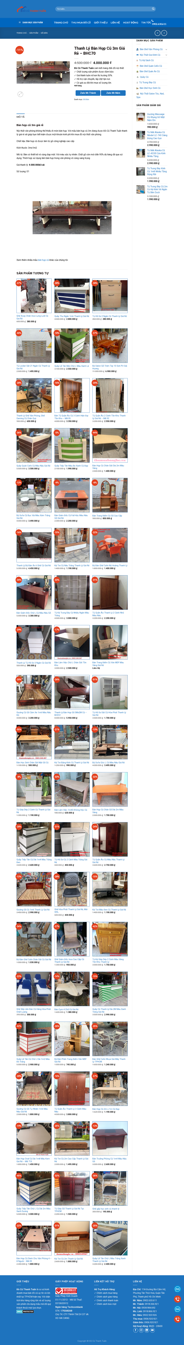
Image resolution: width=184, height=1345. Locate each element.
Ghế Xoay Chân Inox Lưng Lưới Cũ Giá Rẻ (32, 317)
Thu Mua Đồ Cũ (81, 22)
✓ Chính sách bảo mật (105, 1304)
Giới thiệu (101, 22)
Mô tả (21, 116)
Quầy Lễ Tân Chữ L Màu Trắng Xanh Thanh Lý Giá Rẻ (109, 1259)
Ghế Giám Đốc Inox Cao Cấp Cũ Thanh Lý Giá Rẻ (69, 960)
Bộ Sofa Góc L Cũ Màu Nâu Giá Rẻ (108, 762)
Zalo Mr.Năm (113, 93)
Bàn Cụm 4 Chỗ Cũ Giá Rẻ (66, 1009)
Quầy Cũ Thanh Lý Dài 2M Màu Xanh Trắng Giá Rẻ (109, 1010)
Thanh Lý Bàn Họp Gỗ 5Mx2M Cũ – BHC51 (70, 713)
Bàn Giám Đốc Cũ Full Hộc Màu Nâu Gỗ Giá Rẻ (71, 516)
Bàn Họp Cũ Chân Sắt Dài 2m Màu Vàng (108, 467)
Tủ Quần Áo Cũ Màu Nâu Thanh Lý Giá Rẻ (108, 861)
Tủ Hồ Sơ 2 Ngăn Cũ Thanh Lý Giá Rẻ (109, 316)
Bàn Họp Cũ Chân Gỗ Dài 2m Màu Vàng (107, 811)
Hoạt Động (130, 22)
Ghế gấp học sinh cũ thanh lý (105, 1209)
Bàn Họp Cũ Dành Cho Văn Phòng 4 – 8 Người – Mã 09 (34, 1259)
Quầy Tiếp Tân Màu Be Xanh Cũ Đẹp (71, 466)
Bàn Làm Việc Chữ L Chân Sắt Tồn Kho (70, 664)
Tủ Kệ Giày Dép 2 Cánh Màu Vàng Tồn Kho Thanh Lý (108, 960)
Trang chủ (22, 33)
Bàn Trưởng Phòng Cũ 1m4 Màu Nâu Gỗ (109, 1160)
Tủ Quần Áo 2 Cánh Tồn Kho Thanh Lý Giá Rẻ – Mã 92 (109, 417)
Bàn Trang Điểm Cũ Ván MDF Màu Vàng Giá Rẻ (108, 664)
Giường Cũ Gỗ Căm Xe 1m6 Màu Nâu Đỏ (34, 713)
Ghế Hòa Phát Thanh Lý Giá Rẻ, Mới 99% (70, 910)
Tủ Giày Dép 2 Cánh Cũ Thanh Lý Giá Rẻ (33, 811)
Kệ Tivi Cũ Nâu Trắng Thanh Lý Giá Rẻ (71, 565)
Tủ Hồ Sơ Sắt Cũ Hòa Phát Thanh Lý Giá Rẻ (109, 713)
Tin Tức (146, 22)
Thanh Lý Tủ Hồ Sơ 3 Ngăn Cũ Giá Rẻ (34, 663)
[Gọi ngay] (177, 1319)
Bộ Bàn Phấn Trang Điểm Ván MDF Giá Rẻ (70, 1060)
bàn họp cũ (43, 260)
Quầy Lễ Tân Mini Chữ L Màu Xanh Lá (71, 366)
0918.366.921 (152, 1304)
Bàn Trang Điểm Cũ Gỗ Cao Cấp (107, 516)
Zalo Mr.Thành (88, 93)
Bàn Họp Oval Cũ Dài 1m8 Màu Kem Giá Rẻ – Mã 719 (33, 1160)
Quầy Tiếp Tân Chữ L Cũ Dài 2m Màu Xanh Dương (33, 1210)
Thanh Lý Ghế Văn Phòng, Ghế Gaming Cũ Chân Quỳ (31, 417)
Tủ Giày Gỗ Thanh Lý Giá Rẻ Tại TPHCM (69, 1210)
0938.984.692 (148, 1307)
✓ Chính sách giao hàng (106, 1296)
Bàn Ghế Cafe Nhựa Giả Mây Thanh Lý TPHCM (108, 1060)
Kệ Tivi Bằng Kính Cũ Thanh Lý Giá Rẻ (71, 762)
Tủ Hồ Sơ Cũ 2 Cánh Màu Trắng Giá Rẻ (70, 861)
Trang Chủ (61, 22)
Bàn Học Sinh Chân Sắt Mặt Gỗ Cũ (32, 762)
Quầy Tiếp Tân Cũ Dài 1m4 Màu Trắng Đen (34, 861)
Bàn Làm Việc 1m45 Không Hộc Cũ (70, 810)
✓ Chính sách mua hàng (105, 1293)
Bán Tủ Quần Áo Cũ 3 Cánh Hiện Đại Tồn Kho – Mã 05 (71, 417)
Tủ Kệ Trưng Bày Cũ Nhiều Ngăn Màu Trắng (71, 614)
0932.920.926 (150, 1315)
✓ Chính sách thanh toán (106, 1300)
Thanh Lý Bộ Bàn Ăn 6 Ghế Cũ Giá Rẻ (34, 565)
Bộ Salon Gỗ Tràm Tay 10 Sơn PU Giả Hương (109, 367)
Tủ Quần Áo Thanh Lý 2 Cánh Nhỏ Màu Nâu (108, 614)
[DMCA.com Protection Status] (25, 1311)
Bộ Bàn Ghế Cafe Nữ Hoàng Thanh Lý (109, 565)
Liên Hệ (115, 22)
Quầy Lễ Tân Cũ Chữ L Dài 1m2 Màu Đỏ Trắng (33, 1060)
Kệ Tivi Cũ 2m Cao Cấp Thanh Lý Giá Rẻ (71, 1160)
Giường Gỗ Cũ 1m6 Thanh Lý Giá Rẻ (33, 910)
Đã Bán (44, 33)
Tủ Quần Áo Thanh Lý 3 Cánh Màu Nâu (70, 1110)
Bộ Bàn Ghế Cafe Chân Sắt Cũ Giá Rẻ (34, 959)
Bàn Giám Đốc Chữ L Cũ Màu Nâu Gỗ (34, 613)
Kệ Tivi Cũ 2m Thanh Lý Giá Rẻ (68, 1259)
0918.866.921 (150, 1311)
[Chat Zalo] (177, 1309)
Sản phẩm (33, 33)
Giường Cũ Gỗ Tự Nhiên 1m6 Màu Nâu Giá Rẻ (32, 1110)
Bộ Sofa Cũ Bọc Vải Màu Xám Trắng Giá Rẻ (33, 516)
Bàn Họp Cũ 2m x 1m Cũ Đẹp (105, 1109)
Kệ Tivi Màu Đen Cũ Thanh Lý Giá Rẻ (109, 910)
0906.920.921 (150, 1318)
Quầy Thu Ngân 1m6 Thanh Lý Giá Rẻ (71, 316)
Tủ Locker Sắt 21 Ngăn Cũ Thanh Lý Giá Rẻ (33, 367)
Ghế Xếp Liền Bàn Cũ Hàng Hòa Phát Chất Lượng (34, 1010)
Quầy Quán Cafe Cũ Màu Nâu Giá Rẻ (33, 466)
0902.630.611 (150, 1300)
